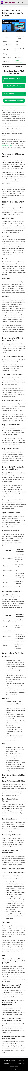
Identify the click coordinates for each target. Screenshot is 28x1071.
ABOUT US (7, 1060)
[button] (18, 2)
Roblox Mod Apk (7, 145)
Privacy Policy (20, 1063)
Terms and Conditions (9, 1063)
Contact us (14, 1060)
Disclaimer (21, 1060)
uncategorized (14, 1066)
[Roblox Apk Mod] (8, 2)
